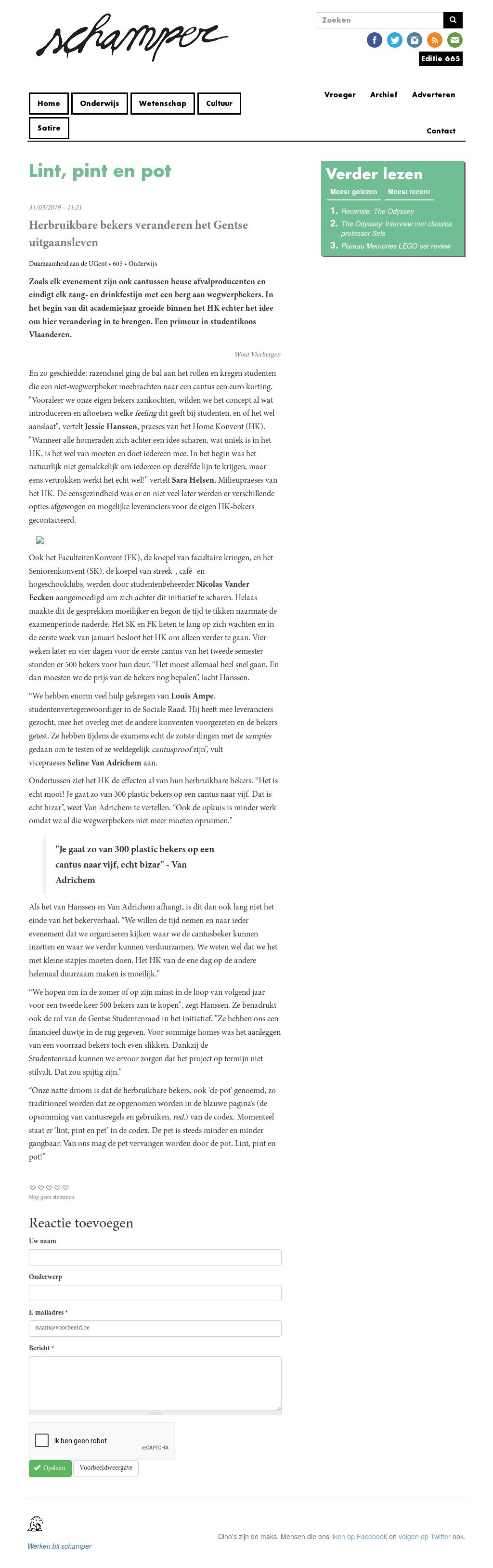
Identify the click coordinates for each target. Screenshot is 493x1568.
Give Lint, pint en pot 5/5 (66, 1187)
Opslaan (53, 1468)
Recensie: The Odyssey (377, 211)
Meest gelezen (355, 191)
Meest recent (409, 191)
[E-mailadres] (455, 39)
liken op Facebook (359, 1536)
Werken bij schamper (59, 1546)
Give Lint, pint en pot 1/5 (33, 1187)
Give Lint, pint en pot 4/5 (57, 1187)
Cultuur (219, 103)
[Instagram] (414, 39)
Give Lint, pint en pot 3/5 (49, 1187)
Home (49, 103)
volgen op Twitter (425, 1536)
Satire (49, 127)
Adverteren (433, 94)
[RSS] (434, 39)
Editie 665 (440, 58)
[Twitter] (394, 39)
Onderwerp (45, 1277)
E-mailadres (48, 1313)
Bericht (41, 1348)
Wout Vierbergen (257, 355)
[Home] (132, 37)
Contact (441, 130)
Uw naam (42, 1242)
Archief (384, 94)
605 (118, 264)
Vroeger (340, 94)
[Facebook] (374, 39)
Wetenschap (162, 103)
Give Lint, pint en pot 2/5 (41, 1187)
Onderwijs (99, 103)
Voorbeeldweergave (105, 1468)
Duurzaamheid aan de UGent (68, 264)
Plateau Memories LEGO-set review (396, 245)
